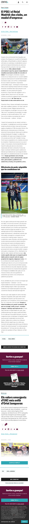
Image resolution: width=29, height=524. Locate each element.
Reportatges (4, 7)
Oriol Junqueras (11, 471)
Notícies (3, 393)
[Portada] (4, 2)
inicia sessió (20, 370)
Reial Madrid (11, 338)
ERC (3, 471)
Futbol (4, 338)
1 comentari (15, 479)
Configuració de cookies (8, 521)
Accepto (24, 521)
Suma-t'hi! (14, 366)
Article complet (15, 462)
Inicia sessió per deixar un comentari (15, 347)
